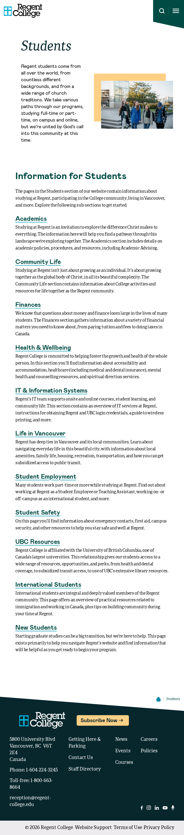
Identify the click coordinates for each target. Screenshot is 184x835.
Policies (149, 751)
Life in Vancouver (40, 433)
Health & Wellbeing (43, 347)
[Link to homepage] (21, 11)
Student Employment (45, 476)
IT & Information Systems (51, 390)
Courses (124, 762)
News (121, 739)
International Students (48, 584)
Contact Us (81, 757)
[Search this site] (161, 11)
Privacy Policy (159, 827)
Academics (30, 218)
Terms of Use (128, 827)
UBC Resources (37, 541)
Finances (28, 304)
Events (122, 751)
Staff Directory (85, 769)
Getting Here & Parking (85, 743)
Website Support (93, 827)
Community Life (38, 261)
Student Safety (37, 512)
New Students (36, 627)
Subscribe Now (98, 720)
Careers (149, 739)
